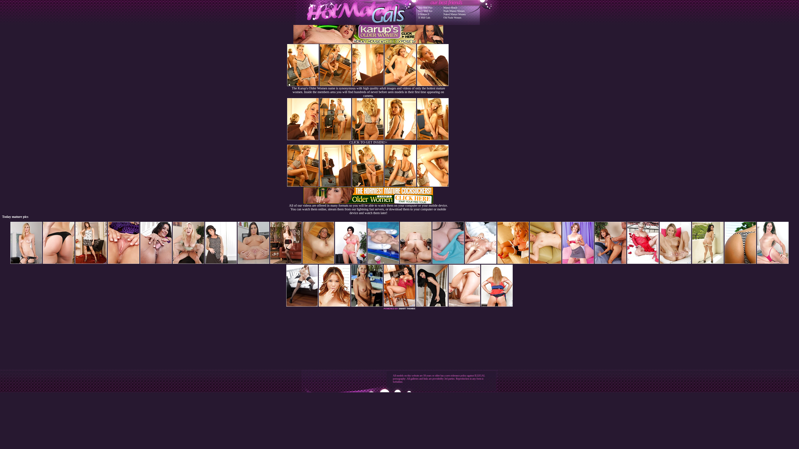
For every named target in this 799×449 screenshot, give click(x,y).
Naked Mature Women (454, 14)
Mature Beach (450, 7)
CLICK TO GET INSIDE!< (368, 142)
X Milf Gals (424, 17)
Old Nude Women (452, 17)
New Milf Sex (425, 11)
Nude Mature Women (454, 11)
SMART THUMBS (407, 308)
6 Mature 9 (423, 14)
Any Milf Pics (425, 7)
